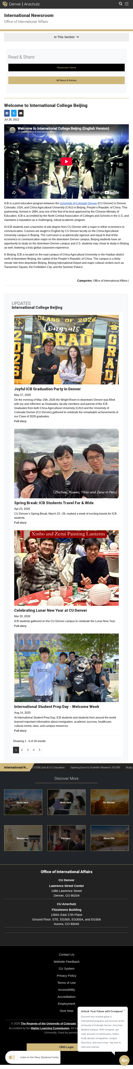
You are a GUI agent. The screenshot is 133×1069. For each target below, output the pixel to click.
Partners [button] (65, 838)
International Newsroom (29, 15)
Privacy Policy (66, 975)
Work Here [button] (65, 802)
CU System (66, 968)
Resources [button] (22, 838)
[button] (124, 1060)
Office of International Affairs (26, 22)
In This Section (64, 37)
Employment (66, 1003)
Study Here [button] (22, 802)
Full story (20, 421)
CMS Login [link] (66, 1047)
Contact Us (66, 954)
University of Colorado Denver (78, 203)
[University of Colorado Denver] (12, 4)
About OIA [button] (108, 838)
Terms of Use (66, 983)
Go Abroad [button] (109, 802)
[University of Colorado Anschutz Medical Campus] (31, 4)
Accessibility (66, 989)
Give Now (66, 1011)
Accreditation (66, 997)
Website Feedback (66, 961)
